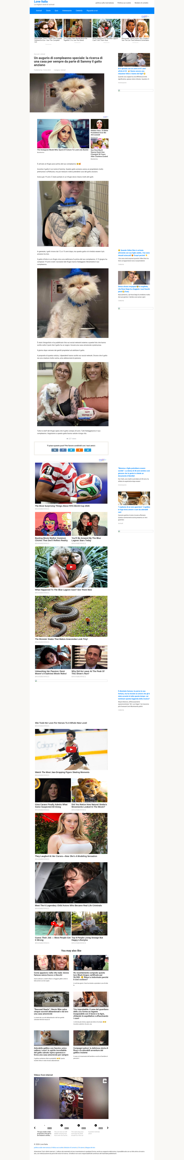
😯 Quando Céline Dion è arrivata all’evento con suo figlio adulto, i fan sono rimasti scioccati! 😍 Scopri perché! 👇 (134, 252)
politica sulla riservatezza (105, 3)
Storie (48, 11)
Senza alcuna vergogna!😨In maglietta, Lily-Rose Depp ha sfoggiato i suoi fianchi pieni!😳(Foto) (134, 289)
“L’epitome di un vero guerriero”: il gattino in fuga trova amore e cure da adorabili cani (134, 509)
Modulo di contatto (141, 3)
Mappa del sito (90, 1147)
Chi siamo (81, 1147)
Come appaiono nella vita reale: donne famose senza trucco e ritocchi (51, 974)
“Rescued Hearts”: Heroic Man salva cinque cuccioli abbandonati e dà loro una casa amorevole (51, 1011)
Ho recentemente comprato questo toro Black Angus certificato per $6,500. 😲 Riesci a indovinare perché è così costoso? (90, 976)
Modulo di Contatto (70, 1147)
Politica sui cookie (124, 3)
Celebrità (79, 11)
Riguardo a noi (92, 11)
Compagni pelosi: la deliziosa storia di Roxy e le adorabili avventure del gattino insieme (90, 1050)
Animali (39, 11)
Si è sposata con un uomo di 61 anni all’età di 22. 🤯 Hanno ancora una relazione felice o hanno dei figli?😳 (132, 71)
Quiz (56, 11)
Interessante (67, 11)
